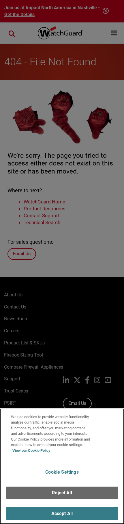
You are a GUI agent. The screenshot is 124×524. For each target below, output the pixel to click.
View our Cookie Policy (31, 450)
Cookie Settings (61, 472)
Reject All (62, 493)
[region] (62, 466)
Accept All (62, 513)
